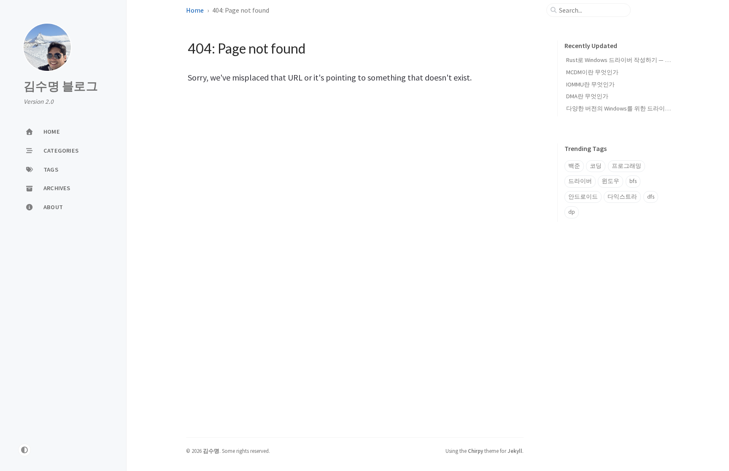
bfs (633, 181)
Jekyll (515, 450)
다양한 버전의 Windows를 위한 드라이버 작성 (625, 108)
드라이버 (580, 181)
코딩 (596, 166)
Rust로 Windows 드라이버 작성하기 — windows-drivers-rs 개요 (646, 60)
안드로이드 (583, 196)
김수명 (211, 450)
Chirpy (475, 450)
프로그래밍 (626, 166)
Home (195, 10)
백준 (574, 166)
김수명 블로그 (61, 86)
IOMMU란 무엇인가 (590, 84)
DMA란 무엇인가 (587, 96)
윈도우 (610, 181)
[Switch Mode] (24, 450)
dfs (650, 196)
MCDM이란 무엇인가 (592, 72)
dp (571, 211)
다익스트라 (622, 196)
